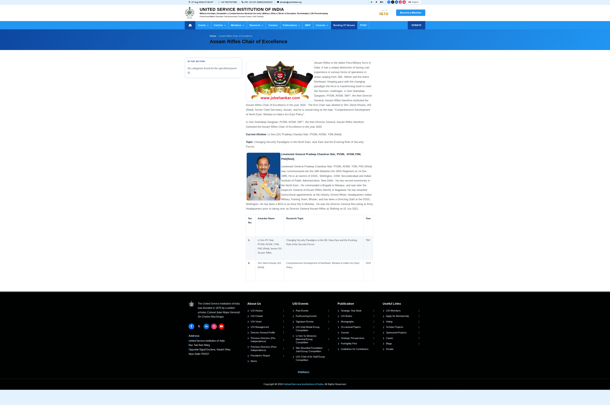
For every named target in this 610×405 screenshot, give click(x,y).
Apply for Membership (397, 316)
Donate (389, 349)
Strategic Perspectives (352, 338)
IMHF (308, 25)
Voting (389, 321)
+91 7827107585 (229, 2)
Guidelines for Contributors (355, 349)
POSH (363, 25)
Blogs (389, 343)
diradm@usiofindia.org (291, 2)
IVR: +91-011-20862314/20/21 (258, 2)
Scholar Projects (394, 327)
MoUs (254, 361)
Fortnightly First (349, 343)
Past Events (302, 310)
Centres (220, 25)
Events (203, 25)
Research (256, 25)
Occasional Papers (351, 327)
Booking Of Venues (344, 25)
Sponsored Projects (396, 332)
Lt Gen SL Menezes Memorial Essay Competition (306, 339)
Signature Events (305, 321)
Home (213, 36)
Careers (273, 25)
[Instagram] (400, 2)
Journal (345, 332)
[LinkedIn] (396, 2)
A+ (381, 2)
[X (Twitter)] (392, 2)
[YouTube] (404, 2)
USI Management (260, 327)
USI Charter (257, 316)
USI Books (346, 316)
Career (389, 338)
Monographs (347, 321)
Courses (322, 25)
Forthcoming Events (306, 316)
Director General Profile (263, 332)
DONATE (416, 25)
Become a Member (410, 12)
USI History (257, 310)
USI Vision (256, 321)
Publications (291, 25)
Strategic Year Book (351, 310)
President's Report (260, 355)
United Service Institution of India (303, 384)
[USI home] (191, 304)
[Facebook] (388, 2)
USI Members (393, 310)
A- (372, 2)
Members (237, 25)
